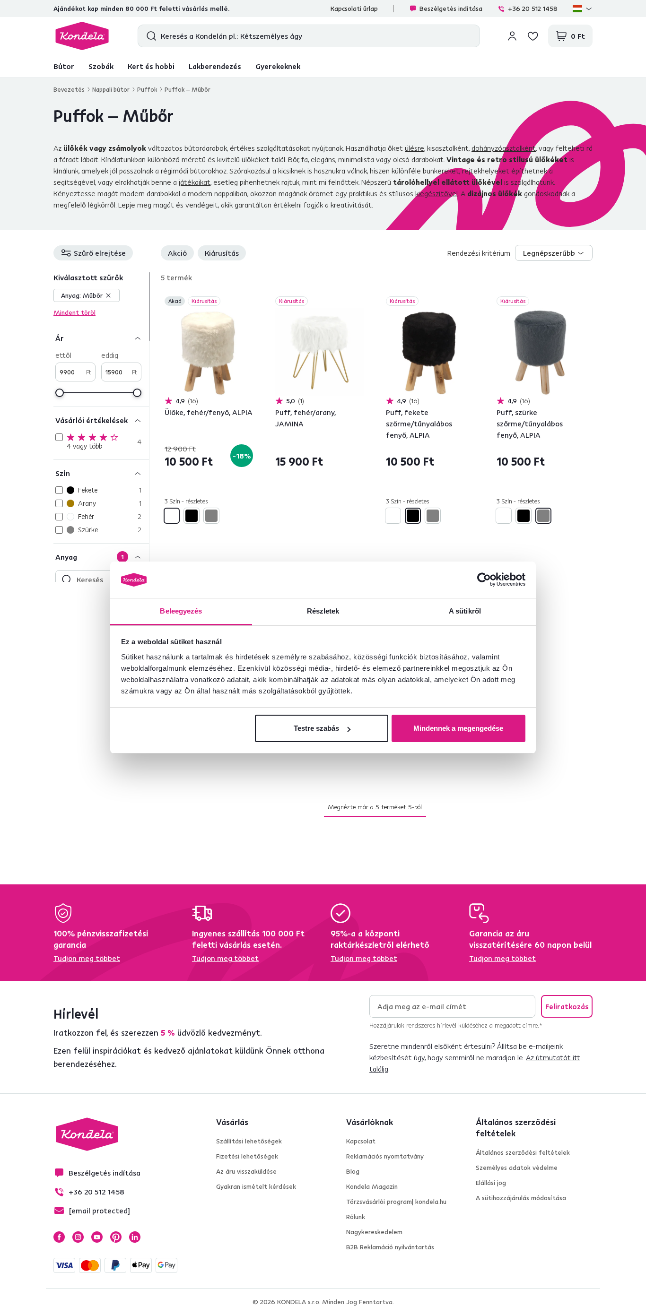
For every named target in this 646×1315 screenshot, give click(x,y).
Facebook (59, 1237)
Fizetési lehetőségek (247, 1156)
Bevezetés (69, 89)
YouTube (97, 1237)
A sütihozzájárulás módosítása (521, 1198)
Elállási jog (491, 1182)
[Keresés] (149, 36)
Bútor (63, 66)
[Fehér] (171, 515)
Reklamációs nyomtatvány (385, 1156)
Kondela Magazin (372, 1186)
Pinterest (116, 1237)
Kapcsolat (360, 1141)
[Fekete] (191, 515)
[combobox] (554, 253)
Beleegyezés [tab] (181, 611)
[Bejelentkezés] (512, 36)
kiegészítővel (436, 193)
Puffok (147, 89)
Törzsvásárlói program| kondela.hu (396, 1201)
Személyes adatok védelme (517, 1167)
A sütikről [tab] (465, 611)
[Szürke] (211, 515)
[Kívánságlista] (533, 36)
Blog (352, 1171)
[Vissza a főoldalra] (82, 36)
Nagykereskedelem (374, 1232)
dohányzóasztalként (503, 148)
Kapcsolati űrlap (354, 8)
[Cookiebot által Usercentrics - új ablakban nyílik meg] (484, 580)
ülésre (414, 148)
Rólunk (355, 1216)
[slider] (59, 393)
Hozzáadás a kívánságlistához (247, 302)
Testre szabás (316, 728)
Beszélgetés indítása (450, 8)
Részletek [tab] (323, 611)
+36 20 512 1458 (533, 8)
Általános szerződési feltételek (523, 1152)
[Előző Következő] (209, 352)
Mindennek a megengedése (458, 728)
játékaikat (194, 182)
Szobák (100, 66)
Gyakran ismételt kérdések (256, 1186)
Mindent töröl (74, 312)
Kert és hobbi (151, 66)
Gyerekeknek (277, 66)
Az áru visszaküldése (246, 1171)
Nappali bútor (111, 89)
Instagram (78, 1237)
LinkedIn (134, 1237)
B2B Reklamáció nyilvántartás (390, 1247)
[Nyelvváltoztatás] (583, 8)
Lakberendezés (215, 66)
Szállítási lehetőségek (249, 1141)
